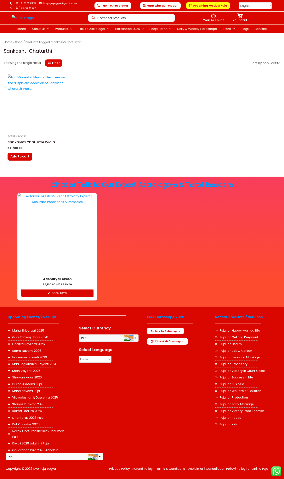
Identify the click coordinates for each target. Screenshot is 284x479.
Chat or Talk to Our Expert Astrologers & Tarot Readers (142, 185)
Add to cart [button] (19, 156)
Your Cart (240, 20)
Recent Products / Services (239, 317)
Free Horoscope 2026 (165, 317)
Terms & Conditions (170, 468)
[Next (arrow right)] (277, 239)
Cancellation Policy (220, 468)
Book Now (59, 293)
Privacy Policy (119, 468)
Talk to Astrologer (91, 29)
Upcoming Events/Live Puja (32, 317)
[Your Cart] (240, 16)
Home (21, 29)
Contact (260, 29)
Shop (19, 42)
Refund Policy (142, 468)
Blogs (245, 29)
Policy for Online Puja (252, 468)
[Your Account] (213, 16)
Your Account (213, 20)
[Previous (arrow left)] (7, 239)
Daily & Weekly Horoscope (197, 29)
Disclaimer (195, 468)
